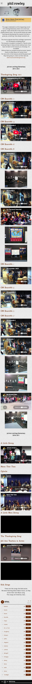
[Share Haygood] (24, 642)
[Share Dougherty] (24, 632)
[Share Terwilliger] (24, 675)
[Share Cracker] (24, 624)
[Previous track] (28, 601)
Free (28, 606)
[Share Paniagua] (24, 657)
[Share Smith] (24, 667)
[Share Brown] (24, 614)
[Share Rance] (24, 664)
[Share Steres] (24, 671)
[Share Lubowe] (24, 649)
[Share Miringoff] (24, 653)
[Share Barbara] (24, 606)
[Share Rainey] (24, 660)
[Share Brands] (24, 610)
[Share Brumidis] (24, 617)
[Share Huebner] (24, 646)
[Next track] (30, 601)
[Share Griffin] (24, 639)
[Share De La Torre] (24, 628)
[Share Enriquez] (24, 635)
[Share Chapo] (24, 621)
